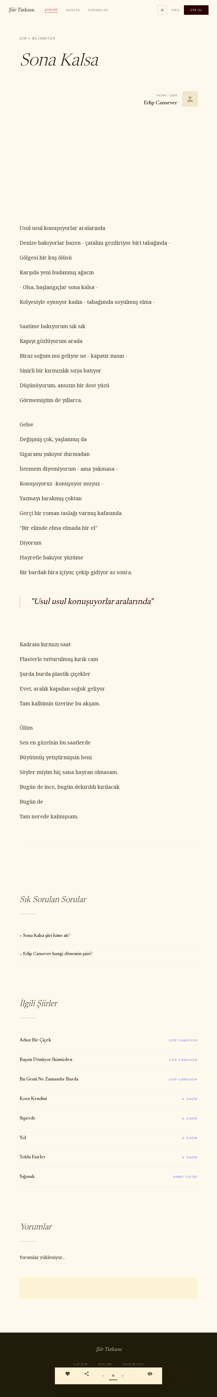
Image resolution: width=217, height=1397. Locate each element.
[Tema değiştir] (162, 10)
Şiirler (51, 9)
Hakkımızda (133, 1364)
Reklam (105, 1364)
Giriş (175, 10)
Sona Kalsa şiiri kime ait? (46, 936)
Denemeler (98, 10)
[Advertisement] (108, 165)
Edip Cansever (160, 103)
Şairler (73, 10)
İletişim (80, 1364)
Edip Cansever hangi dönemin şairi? (58, 954)
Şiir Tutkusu (21, 10)
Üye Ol (196, 10)
